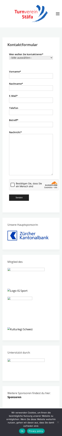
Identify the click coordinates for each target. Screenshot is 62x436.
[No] (58, 422)
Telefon (13, 108)
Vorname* (15, 71)
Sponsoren (14, 397)
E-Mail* (13, 95)
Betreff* (13, 120)
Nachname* (16, 83)
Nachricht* (15, 132)
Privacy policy (36, 431)
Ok (22, 431)
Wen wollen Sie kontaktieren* (26, 54)
